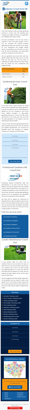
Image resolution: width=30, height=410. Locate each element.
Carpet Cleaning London (10, 301)
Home (6, 393)
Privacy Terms (21, 397)
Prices (6, 397)
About (6, 395)
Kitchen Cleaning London (10, 319)
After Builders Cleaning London (12, 303)
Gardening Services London (11, 316)
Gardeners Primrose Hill (12, 232)
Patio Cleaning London (9, 310)
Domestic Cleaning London (11, 296)
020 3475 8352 (16, 387)
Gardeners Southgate (11, 221)
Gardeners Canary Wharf (12, 228)
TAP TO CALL (15, 408)
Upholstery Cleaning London (11, 307)
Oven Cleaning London (9, 305)
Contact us (8, 398)
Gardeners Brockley (11, 236)
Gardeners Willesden (11, 224)
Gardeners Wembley (11, 217)
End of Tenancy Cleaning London (12, 298)
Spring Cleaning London (10, 312)
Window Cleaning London (10, 314)
